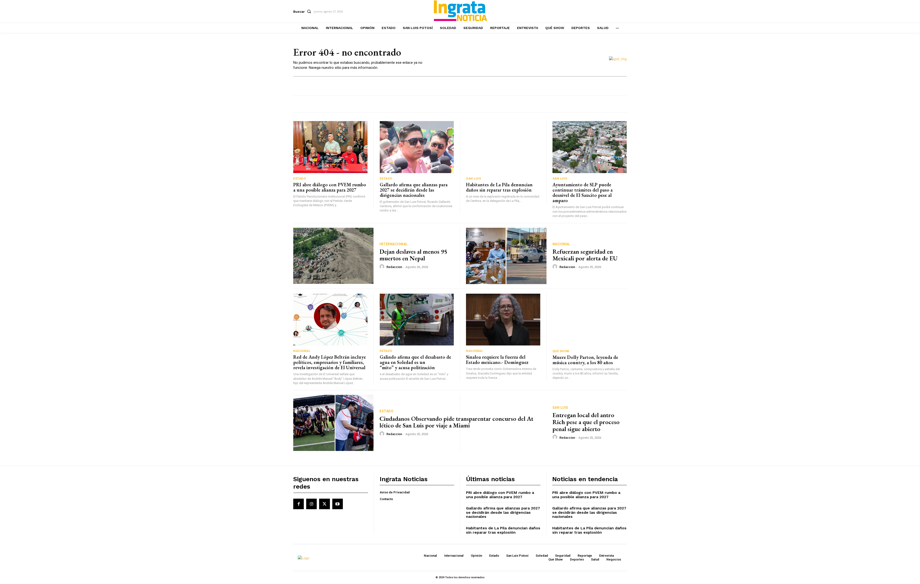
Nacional (561, 244)
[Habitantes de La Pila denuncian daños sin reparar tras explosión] (503, 147)
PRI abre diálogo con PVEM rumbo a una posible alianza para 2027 (329, 187)
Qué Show (560, 351)
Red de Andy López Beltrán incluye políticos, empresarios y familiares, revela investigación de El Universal (329, 362)
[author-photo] (383, 266)
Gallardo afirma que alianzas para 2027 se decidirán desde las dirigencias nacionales (414, 189)
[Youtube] (337, 504)
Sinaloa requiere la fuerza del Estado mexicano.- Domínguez (497, 359)
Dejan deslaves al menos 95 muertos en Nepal (413, 255)
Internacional (394, 244)
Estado (299, 178)
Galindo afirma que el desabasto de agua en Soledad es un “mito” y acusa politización (416, 362)
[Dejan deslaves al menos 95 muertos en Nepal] (333, 256)
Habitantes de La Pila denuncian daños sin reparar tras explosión (499, 187)
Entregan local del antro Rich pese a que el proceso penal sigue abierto (586, 422)
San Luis (473, 178)
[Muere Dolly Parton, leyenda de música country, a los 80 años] (589, 320)
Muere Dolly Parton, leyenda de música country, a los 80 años (585, 360)
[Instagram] (311, 504)
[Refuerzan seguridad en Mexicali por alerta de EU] (506, 256)
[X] (324, 504)
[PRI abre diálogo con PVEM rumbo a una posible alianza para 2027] (330, 147)
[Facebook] (298, 504)
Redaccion (394, 267)
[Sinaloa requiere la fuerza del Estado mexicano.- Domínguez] (503, 320)
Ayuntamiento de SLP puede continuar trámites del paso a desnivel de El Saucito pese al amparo (582, 192)
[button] (303, 11)
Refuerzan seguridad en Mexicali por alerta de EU (585, 255)
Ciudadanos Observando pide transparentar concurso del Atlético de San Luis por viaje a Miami (456, 422)
